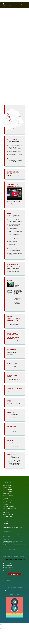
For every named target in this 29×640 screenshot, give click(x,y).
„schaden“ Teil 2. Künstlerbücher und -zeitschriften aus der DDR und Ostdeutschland (18, 293)
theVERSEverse (7, 524)
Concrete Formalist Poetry (9, 525)
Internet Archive (7, 522)
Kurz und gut (6, 512)
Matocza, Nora (18, 44)
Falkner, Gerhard (12, 35)
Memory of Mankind (8, 518)
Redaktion (7, 29)
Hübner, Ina (18, 40)
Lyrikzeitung (6, 497)
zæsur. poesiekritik (7, 501)
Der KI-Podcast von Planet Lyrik (15, 231)
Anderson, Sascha (15, 29)
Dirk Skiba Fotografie (8, 506)
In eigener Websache (13, 228)
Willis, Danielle (18, 51)
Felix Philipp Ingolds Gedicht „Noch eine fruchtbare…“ (14, 216)
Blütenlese (8, 31)
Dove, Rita (17, 34)
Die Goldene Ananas (9, 567)
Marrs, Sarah (10, 44)
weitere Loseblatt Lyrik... (13, 271)
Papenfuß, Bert (18, 45)
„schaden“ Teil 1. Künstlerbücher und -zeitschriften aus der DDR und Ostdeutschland (18, 301)
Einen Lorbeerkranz (9, 563)
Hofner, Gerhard (10, 40)
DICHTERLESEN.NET (8, 514)
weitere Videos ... (11, 308)
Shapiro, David (10, 48)
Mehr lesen (6, 77)
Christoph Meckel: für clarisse (15, 151)
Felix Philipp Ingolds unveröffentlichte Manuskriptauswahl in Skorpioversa (13, 244)
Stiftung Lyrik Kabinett (8, 487)
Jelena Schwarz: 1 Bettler (13, 201)
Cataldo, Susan (12, 32)
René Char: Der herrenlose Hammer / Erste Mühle (14, 142)
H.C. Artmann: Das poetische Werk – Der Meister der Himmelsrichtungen (14, 548)
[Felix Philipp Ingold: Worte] (14, 403)
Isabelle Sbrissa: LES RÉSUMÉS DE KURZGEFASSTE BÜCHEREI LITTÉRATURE (15, 147)
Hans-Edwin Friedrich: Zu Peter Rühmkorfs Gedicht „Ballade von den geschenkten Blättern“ (15, 160)
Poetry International (8, 489)
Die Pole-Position (8, 565)
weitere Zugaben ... (12, 204)
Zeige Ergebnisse (14, 576)
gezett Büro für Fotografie (9, 508)
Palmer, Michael (10, 45)
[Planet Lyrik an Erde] (14, 379)
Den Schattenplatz (8, 569)
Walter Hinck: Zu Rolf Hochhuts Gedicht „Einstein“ (12, 542)
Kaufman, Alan (10, 41)
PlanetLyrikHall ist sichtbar (14, 238)
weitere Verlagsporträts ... (13, 341)
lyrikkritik (5, 499)
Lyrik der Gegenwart (8, 495)
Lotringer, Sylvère (16, 42)
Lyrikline (5, 510)
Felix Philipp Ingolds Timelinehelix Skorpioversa (14, 249)
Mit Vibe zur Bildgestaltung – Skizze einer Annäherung (14, 224)
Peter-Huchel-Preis (7, 516)
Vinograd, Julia (9, 51)
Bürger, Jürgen (15, 31)
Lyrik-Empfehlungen (8, 491)
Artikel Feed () (12, 366)
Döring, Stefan (10, 34)
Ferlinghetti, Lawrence (13, 37)
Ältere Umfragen (6, 580)
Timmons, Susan (10, 50)
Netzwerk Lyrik (7, 493)
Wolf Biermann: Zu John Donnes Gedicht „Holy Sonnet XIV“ (15, 155)
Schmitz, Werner (11, 47)
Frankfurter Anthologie (8, 503)
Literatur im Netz (7, 520)
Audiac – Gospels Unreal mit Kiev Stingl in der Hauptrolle (17, 284)
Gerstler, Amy (10, 38)
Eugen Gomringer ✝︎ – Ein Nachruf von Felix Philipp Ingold (15, 220)
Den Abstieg (7, 571)
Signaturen (5, 504)
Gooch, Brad (17, 38)
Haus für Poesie (7, 485)
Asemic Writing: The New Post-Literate (12, 527)
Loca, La (9, 42)
